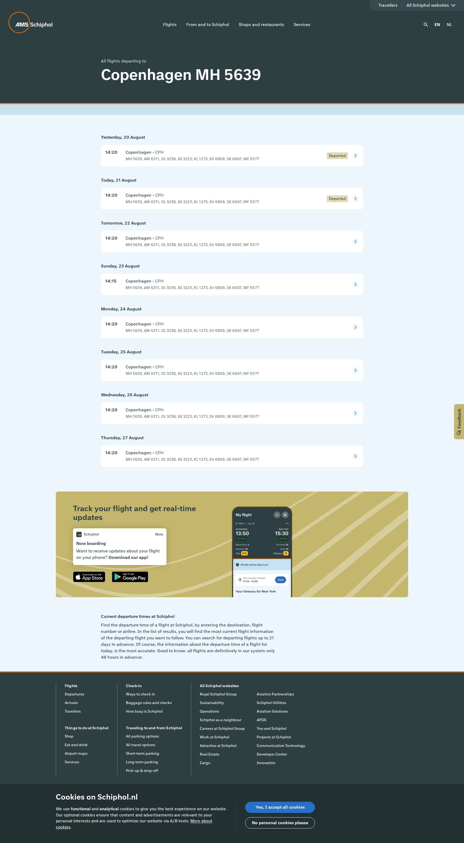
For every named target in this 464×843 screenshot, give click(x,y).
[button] (459, 421)
